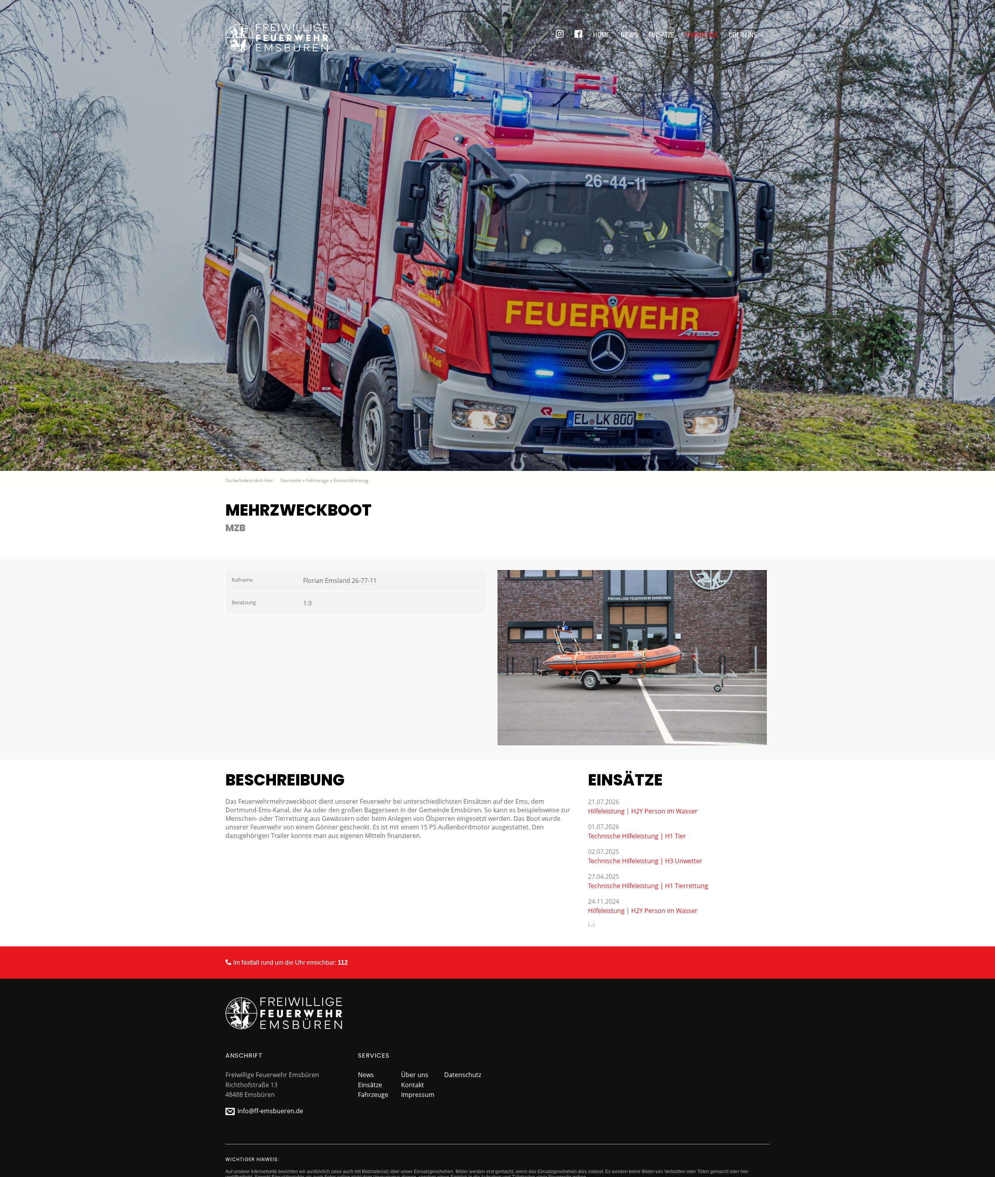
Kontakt (412, 1085)
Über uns (747, 34)
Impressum (418, 1094)
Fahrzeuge (701, 34)
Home (601, 34)
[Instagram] (559, 34)
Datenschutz (462, 1074)
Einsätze (661, 34)
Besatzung (244, 602)
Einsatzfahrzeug (350, 480)
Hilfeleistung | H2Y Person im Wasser (643, 811)
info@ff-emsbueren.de (270, 1111)
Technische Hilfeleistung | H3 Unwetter (645, 861)
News (629, 34)
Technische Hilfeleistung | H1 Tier (637, 836)
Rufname (242, 579)
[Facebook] (578, 34)
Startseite (290, 480)
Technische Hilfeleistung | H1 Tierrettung (648, 885)
